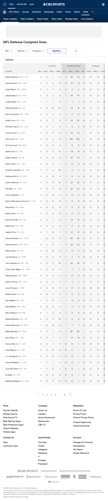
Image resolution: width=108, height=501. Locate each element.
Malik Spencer (11, 276)
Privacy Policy (79, 414)
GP (39, 71)
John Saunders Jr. (12, 263)
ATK (51, 71)
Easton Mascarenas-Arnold (16, 201)
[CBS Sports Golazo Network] (75, 470)
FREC (95, 71)
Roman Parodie (11, 220)
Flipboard (42, 464)
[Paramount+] (51, 476)
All (76, 51)
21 (64, 395)
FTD (102, 71)
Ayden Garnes (11, 158)
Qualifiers (56, 51)
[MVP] (82, 475)
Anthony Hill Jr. (11, 176)
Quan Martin (10, 89)
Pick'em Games (10, 410)
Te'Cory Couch (11, 145)
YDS (70, 71)
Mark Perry (9, 226)
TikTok (41, 446)
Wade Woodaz (11, 331)
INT (64, 71)
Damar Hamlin (11, 83)
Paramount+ (44, 421)
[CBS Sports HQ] (49, 470)
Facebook (42, 453)
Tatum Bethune (11, 108)
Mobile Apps (9, 432)
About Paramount (46, 417)
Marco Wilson (11, 313)
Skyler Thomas (11, 282)
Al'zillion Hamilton (13, 170)
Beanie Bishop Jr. (12, 77)
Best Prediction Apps (13, 424)
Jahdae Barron (11, 96)
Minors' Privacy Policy (83, 417)
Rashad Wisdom (12, 319)
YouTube (42, 442)
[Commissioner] (68, 475)
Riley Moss (9, 207)
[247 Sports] (14, 476)
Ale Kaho (9, 189)
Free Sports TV (10, 417)
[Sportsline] (34, 476)
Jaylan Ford (10, 151)
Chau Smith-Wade (13, 269)
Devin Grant (10, 164)
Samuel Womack (12, 325)
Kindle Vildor (10, 294)
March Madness (10, 428)
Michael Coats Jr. (12, 127)
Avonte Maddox (12, 362)
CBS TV (42, 424)
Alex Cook (9, 139)
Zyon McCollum (12, 369)
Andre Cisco (10, 120)
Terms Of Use (79, 410)
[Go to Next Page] (70, 394)
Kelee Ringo (10, 251)
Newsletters (79, 446)
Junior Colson (11, 133)
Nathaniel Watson (12, 381)
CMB (57, 71)
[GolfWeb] (54, 482)
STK (44, 71)
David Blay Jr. (11, 350)
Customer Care (10, 446)
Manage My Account (83, 442)
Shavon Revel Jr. (12, 245)
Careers (42, 414)
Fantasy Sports (10, 414)
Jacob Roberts (11, 257)
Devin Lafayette (12, 195)
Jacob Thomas (11, 288)
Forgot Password (81, 453)
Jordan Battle (11, 102)
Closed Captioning (82, 422)
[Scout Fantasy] (96, 476)
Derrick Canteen (12, 114)
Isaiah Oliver (10, 213)
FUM (88, 71)
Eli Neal (8, 375)
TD (82, 71)
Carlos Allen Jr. (11, 344)
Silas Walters (10, 307)
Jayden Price (10, 232)
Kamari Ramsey (11, 238)
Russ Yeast (9, 338)
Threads (42, 460)
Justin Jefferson (12, 182)
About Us (42, 410)
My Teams (78, 449)
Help (5, 442)
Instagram (43, 449)
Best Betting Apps (12, 421)
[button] (5, 4)
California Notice (81, 426)
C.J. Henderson (11, 356)
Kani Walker (10, 300)
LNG (76, 71)
